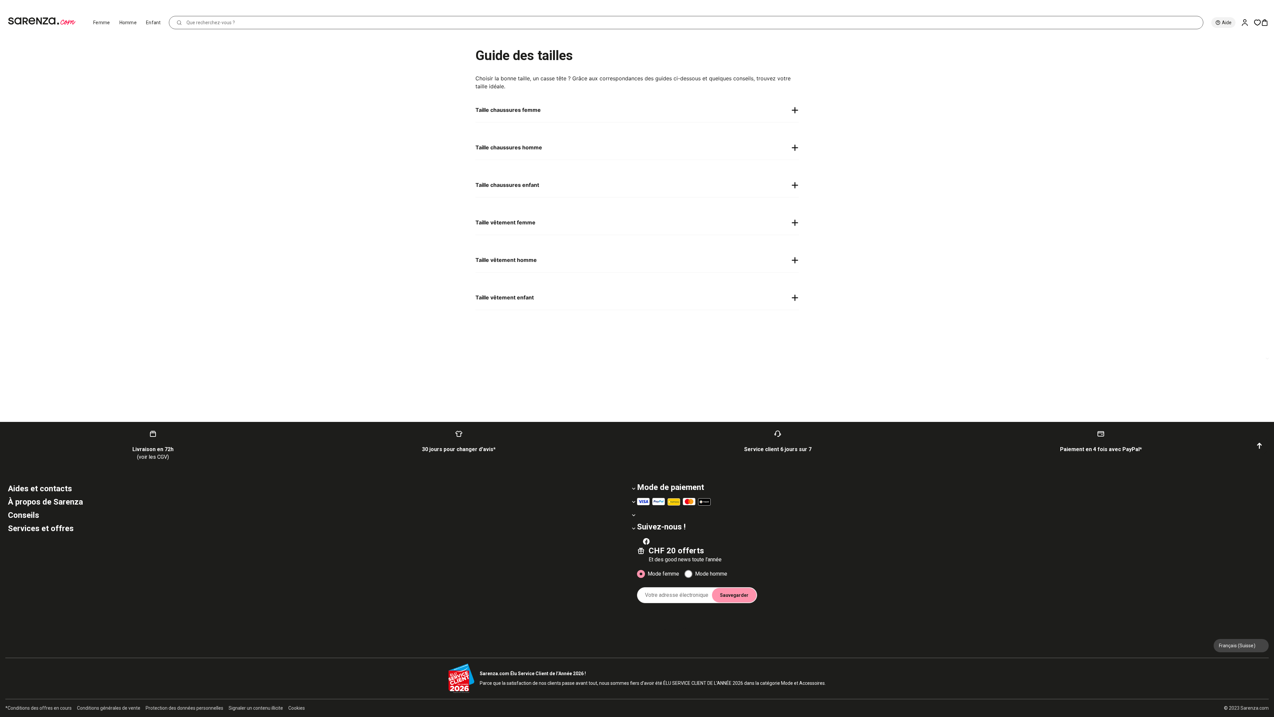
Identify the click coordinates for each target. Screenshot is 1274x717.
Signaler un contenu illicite (256, 708)
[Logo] (44, 21)
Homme (128, 22)
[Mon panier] (1267, 23)
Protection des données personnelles (184, 708)
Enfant (153, 22)
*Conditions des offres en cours (38, 708)
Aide (1227, 22)
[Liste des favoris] (1257, 23)
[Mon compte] (1247, 23)
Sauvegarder (734, 595)
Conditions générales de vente (108, 708)
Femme (101, 22)
